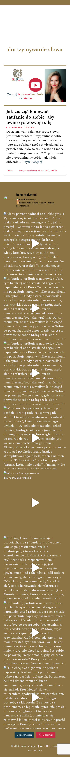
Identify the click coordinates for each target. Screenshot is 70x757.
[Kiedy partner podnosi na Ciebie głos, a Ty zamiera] (35, 243)
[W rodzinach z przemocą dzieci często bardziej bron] (35, 437)
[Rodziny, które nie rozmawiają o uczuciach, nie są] (35, 567)
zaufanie (54, 170)
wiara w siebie (44, 170)
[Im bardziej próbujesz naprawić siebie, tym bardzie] (35, 308)
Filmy (10, 170)
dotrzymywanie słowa (28, 170)
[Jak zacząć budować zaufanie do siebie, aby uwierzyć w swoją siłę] (35, 85)
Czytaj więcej (32, 161)
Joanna (16, 127)
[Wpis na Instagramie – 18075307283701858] (35, 502)
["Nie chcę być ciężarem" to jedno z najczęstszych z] (35, 697)
